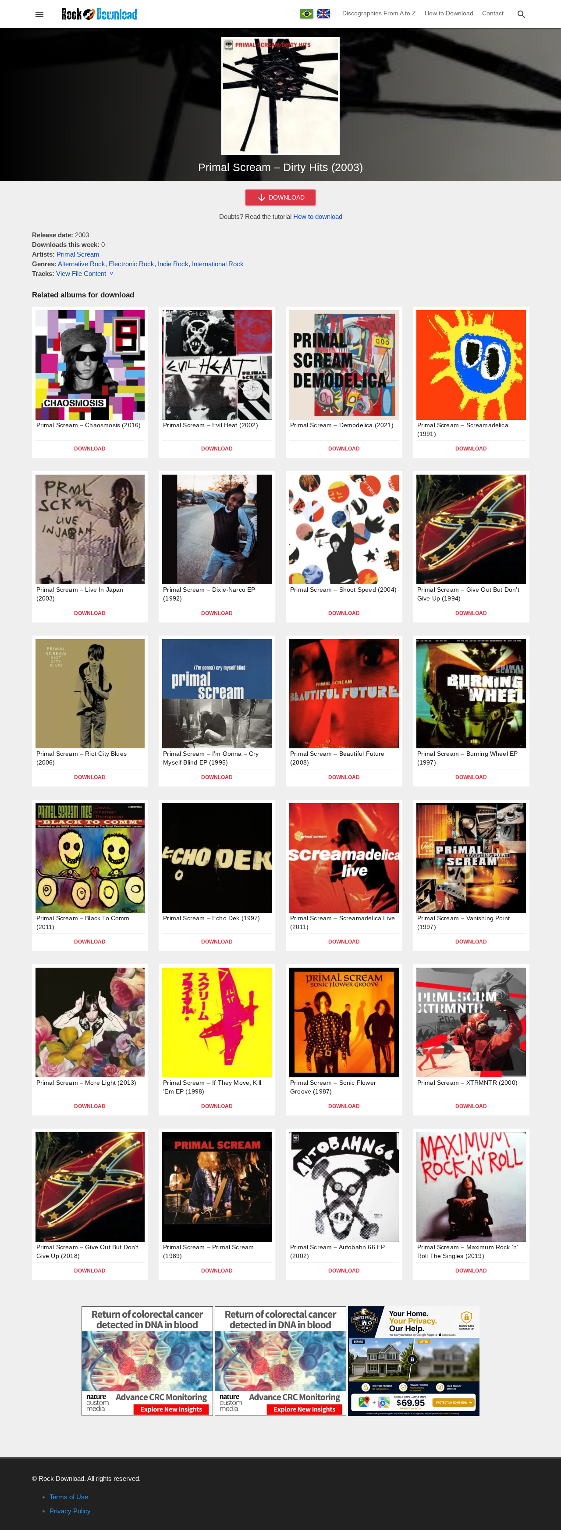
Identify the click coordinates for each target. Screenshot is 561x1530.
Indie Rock (173, 264)
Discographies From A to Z (379, 13)
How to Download (449, 13)
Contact (493, 13)
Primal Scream (78, 254)
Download (90, 449)
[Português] (306, 13)
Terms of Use (69, 1497)
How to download (317, 216)
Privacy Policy (70, 1511)
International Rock (218, 264)
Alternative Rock (81, 264)
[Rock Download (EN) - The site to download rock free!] (99, 13)
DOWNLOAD (286, 197)
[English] (323, 13)
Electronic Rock (131, 264)
